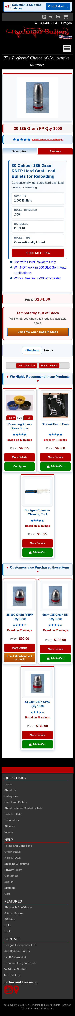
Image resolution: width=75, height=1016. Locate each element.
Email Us (14, 975)
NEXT (28, 417)
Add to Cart (56, 466)
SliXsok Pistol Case (55, 424)
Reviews (55, 151)
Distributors (11, 820)
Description (20, 151)
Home (8, 784)
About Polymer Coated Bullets (23, 808)
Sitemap (9, 887)
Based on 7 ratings (55, 439)
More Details (19, 457)
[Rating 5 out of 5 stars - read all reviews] (22, 139)
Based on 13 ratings (37, 525)
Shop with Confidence (18, 907)
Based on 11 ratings (19, 439)
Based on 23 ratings (19, 630)
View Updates (58, 6)
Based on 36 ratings (37, 717)
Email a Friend (49, 365)
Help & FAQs (12, 857)
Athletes (9, 826)
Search (8, 881)
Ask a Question (26, 365)
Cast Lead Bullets (15, 802)
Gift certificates (13, 913)
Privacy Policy (13, 869)
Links (7, 925)
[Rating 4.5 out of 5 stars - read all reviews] (37, 521)
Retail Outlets (12, 814)
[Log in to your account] (51, 17)
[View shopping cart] (65, 17)
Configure (19, 466)
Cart (7, 893)
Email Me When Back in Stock (38, 331)
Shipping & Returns (16, 863)
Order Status (12, 851)
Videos (8, 832)
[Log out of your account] (58, 17)
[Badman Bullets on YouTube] (44, 17)
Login (7, 931)
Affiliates (9, 919)
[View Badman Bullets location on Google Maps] (16, 992)
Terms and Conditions (18, 845)
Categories (11, 796)
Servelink (49, 1008)
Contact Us (11, 875)
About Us (10, 790)
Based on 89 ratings (55, 630)
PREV (11, 417)
